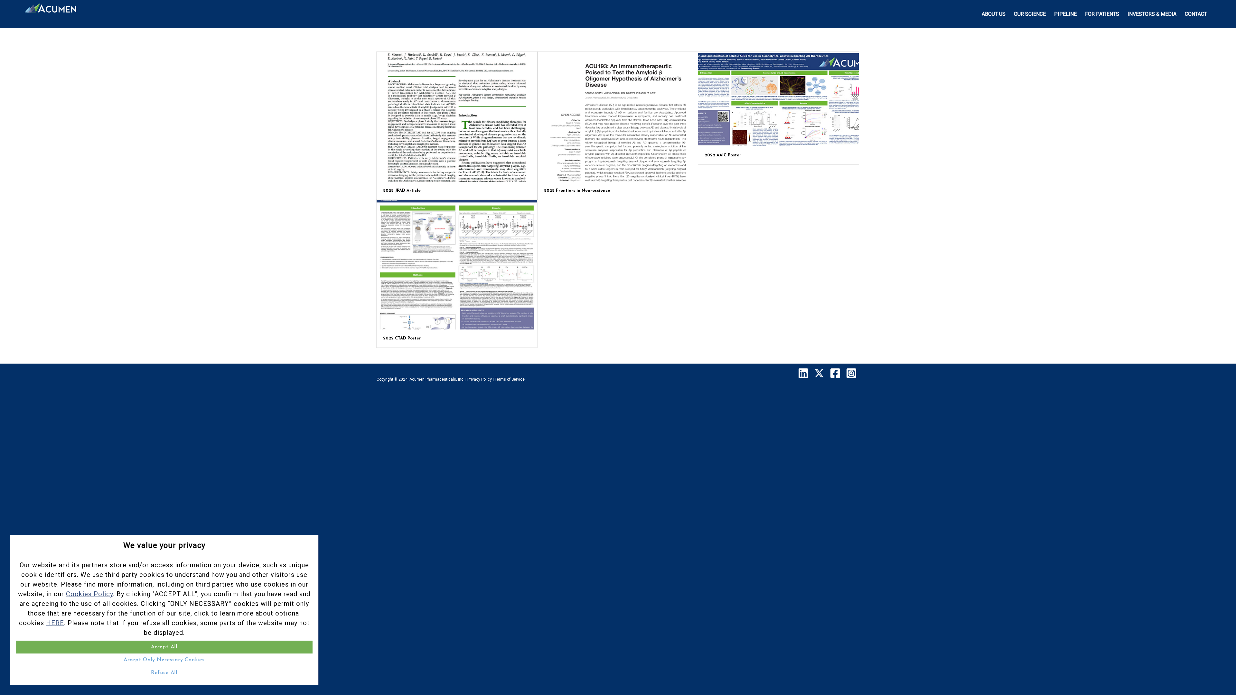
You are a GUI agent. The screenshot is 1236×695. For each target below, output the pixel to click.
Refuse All (164, 672)
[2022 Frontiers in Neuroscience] (618, 117)
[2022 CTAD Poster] (457, 264)
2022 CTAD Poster (402, 338)
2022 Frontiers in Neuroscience (577, 191)
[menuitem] (994, 14)
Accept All (164, 647)
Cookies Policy (89, 594)
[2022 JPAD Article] (457, 117)
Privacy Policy (479, 379)
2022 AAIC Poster (723, 155)
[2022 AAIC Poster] (778, 99)
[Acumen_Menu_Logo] (50, 14)
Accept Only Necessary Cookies (164, 660)
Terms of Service (510, 379)
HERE (55, 623)
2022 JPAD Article (402, 191)
